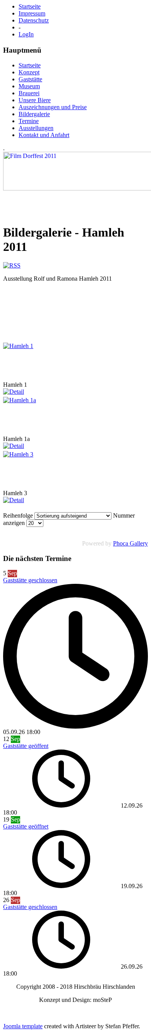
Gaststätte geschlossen (30, 580)
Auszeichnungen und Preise (53, 107)
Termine (29, 121)
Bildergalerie (34, 114)
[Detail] (13, 391)
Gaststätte (30, 79)
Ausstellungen (36, 128)
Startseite (30, 6)
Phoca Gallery (130, 543)
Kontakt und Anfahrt (44, 135)
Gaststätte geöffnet (25, 826)
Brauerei (29, 93)
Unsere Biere (35, 100)
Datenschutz (34, 20)
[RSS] (12, 265)
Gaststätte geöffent (25, 746)
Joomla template (23, 1026)
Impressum (32, 13)
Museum (29, 86)
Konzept (29, 72)
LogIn (26, 34)
